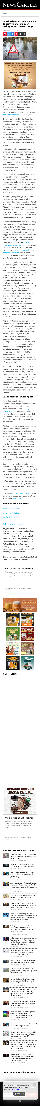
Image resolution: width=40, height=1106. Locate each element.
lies (16, 541)
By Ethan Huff (21, 899)
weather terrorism (17, 552)
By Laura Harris (22, 922)
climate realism (16, 531)
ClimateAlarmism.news (20, 493)
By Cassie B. (21, 891)
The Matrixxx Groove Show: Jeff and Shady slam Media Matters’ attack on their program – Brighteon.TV (22, 952)
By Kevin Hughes (22, 879)
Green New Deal (14, 539)
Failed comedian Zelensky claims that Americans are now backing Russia (23, 961)
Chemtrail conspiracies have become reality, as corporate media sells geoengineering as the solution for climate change (23, 992)
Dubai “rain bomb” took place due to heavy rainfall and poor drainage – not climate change (23, 856)
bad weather (20, 528)
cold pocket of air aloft (12, 534)
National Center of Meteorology (15, 544)
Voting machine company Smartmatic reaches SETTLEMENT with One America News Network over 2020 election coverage (23, 929)
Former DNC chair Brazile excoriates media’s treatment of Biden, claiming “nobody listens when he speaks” (22, 981)
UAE (32, 549)
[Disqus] (20, 704)
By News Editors (22, 869)
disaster (24, 536)
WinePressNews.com (11, 509)
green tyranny (18, 498)
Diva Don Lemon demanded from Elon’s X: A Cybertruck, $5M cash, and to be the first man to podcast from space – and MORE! (23, 1045)
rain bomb (15, 547)
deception (7, 536)
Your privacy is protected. (11, 588)
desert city (16, 536)
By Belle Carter (22, 860)
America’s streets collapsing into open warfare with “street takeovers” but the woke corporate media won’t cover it (23, 886)
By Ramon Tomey (22, 934)
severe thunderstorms (21, 549)
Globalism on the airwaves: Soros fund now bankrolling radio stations (23, 1025)
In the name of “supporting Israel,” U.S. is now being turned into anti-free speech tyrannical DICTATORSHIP (23, 905)
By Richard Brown (22, 965)
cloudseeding (28, 531)
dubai (30, 536)
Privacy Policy (16, 1089)
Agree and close (19, 1094)
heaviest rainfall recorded (13, 115)
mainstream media (25, 541)
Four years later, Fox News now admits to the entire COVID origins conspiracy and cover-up (23, 1003)
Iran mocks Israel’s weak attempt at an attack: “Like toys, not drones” (22, 896)
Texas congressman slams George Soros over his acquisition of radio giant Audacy (22, 875)
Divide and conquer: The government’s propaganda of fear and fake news (23, 865)
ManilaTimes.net (9, 517)
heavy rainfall (8, 541)
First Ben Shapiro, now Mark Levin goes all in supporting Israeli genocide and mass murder (23, 971)
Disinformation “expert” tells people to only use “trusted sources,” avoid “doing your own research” (23, 1034)
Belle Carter (17, 30)
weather (6, 552)
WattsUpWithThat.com (11, 513)
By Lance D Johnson (23, 997)
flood (5, 539)
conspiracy (26, 534)
